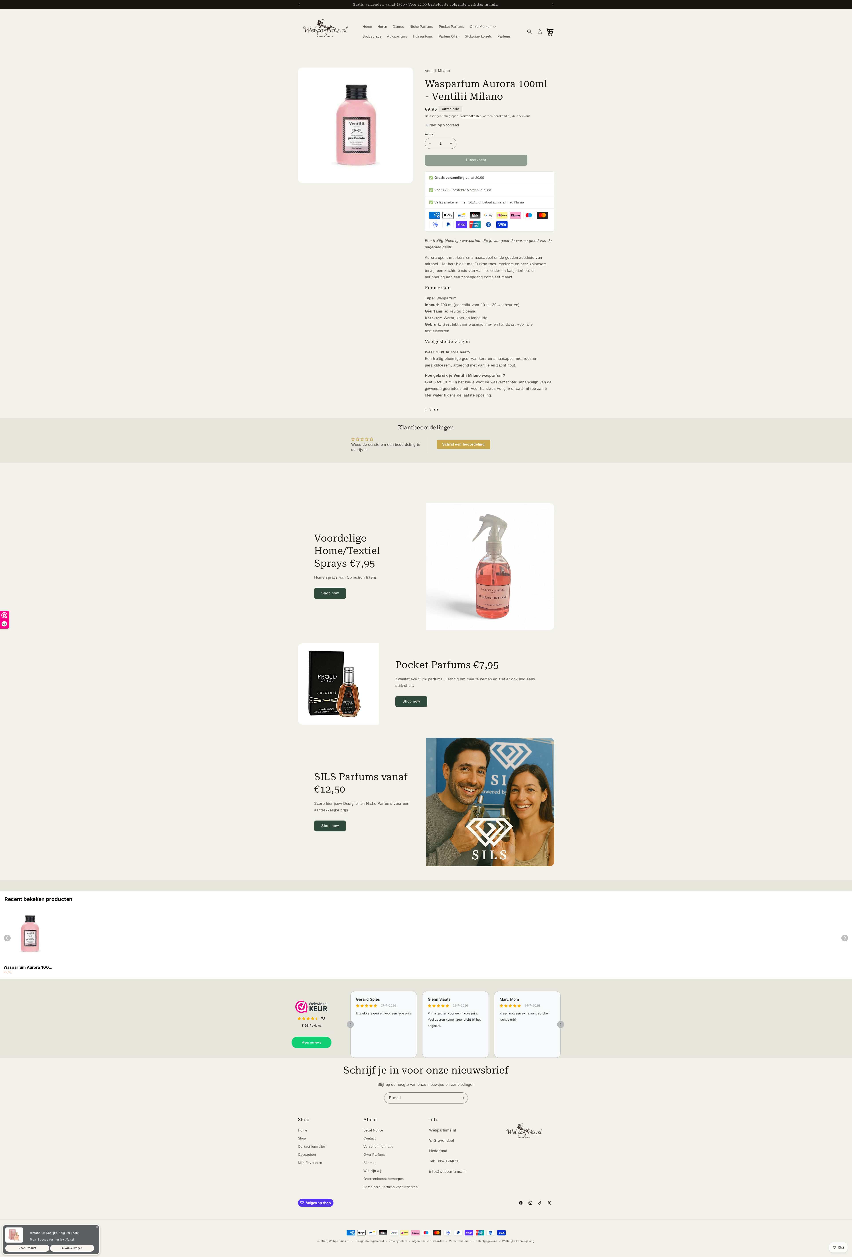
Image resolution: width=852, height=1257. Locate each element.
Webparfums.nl (339, 1241)
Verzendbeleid (459, 1241)
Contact (369, 1138)
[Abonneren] (463, 1097)
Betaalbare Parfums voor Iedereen (390, 1187)
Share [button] (434, 409)
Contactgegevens (485, 1241)
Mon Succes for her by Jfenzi (52, 1239)
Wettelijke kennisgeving (518, 1241)
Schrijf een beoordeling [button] (463, 444)
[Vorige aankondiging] (299, 4)
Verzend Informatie (378, 1146)
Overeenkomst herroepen (383, 1179)
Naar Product (27, 1248)
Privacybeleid (398, 1241)
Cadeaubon (307, 1154)
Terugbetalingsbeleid (369, 1241)
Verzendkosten (471, 116)
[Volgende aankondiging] (553, 4)
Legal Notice (373, 1130)
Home (303, 1130)
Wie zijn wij (372, 1171)
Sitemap (369, 1163)
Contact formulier (311, 1146)
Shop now (330, 593)
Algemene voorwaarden (428, 1241)
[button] (482, 27)
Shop (302, 1138)
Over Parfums (374, 1154)
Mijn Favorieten (310, 1163)
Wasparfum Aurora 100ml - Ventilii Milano (29, 967)
